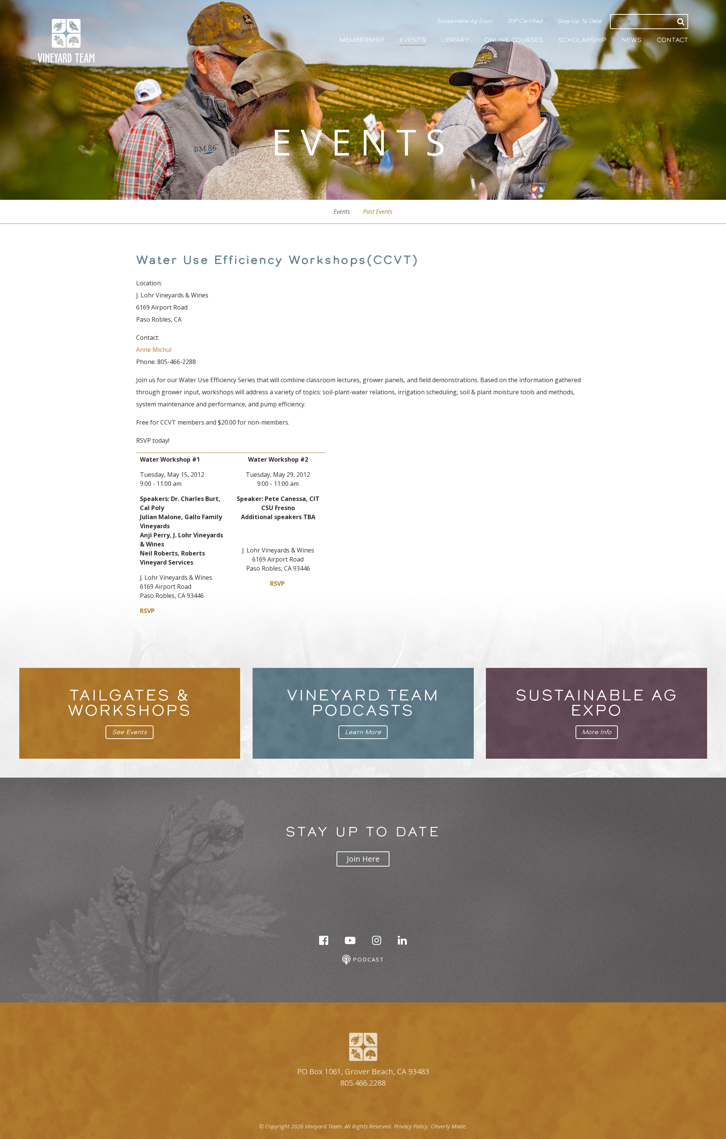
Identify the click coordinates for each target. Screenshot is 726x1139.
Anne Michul (153, 349)
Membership (362, 40)
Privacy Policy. (411, 1126)
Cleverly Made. (449, 1126)
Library (455, 40)
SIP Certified (525, 20)
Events (412, 40)
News (632, 40)
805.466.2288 (363, 1083)
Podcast (367, 959)
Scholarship (582, 40)
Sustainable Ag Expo (465, 20)
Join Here (363, 859)
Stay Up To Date (579, 20)
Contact (672, 40)
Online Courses (513, 40)
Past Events (377, 211)
